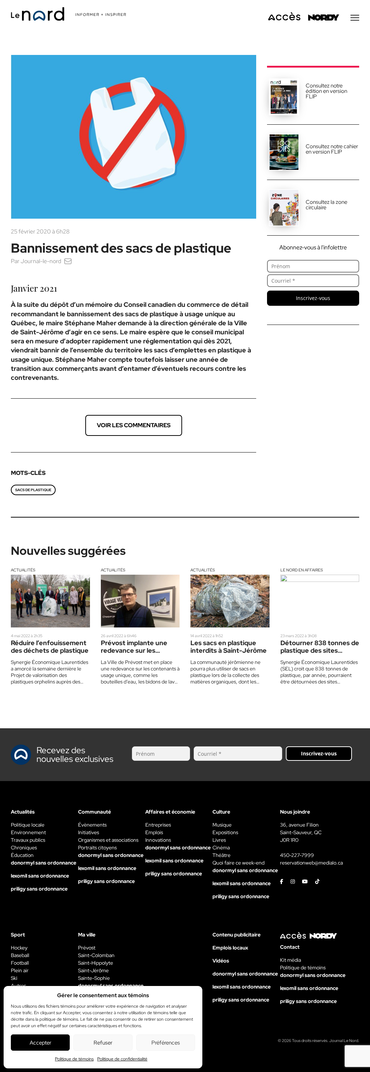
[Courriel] (68, 261)
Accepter (40, 1042)
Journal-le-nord (41, 261)
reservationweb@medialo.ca (311, 862)
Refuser (103, 1042)
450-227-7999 (297, 855)
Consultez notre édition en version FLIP (326, 91)
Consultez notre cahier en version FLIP (332, 149)
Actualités (23, 570)
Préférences (165, 1042)
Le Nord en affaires (301, 570)
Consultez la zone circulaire (326, 204)
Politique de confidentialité (122, 1059)
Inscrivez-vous (313, 298)
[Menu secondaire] (354, 18)
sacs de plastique (33, 490)
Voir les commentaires (134, 425)
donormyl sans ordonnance (43, 862)
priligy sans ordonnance (39, 889)
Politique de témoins (74, 1059)
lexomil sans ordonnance (40, 875)
